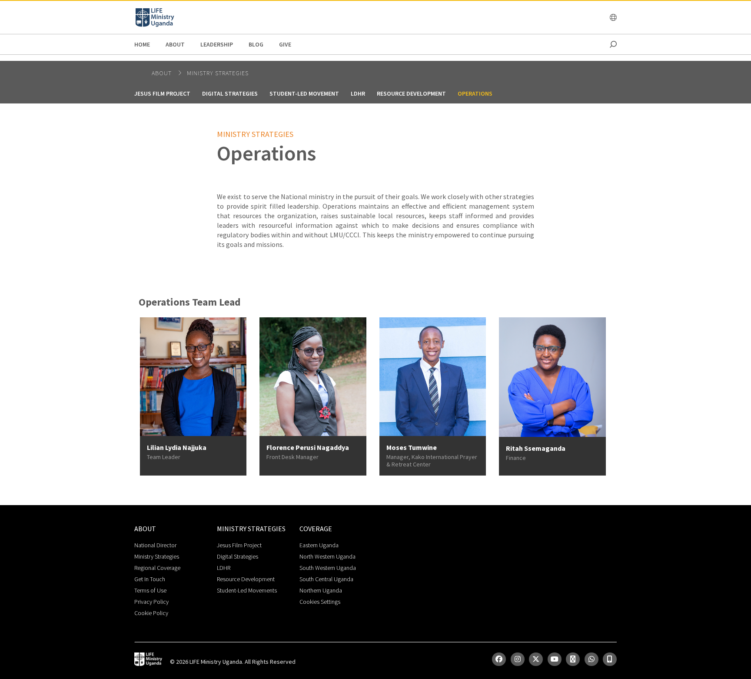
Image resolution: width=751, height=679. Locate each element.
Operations (475, 93)
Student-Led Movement (304, 93)
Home (142, 44)
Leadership (216, 44)
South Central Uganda (326, 579)
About (175, 44)
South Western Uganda (327, 568)
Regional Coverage (157, 568)
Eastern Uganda (319, 545)
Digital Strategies (230, 93)
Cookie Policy (151, 613)
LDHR (358, 93)
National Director (155, 545)
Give (285, 44)
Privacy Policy (151, 602)
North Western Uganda (327, 556)
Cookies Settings (319, 602)
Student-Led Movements (247, 590)
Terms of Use (150, 590)
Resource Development (411, 93)
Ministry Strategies (218, 73)
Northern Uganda (320, 590)
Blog (256, 44)
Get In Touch (149, 579)
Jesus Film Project (162, 93)
